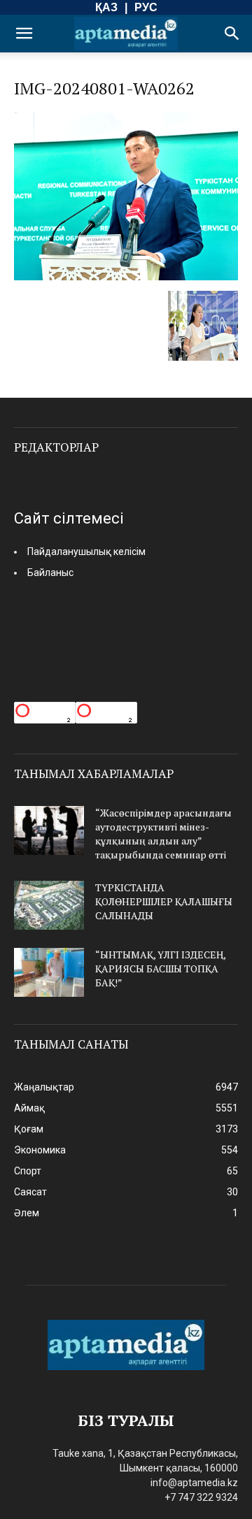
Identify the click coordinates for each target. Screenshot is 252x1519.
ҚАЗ (106, 7)
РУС (146, 7)
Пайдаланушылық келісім (86, 551)
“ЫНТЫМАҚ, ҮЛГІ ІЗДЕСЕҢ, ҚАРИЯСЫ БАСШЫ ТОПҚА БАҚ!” (160, 968)
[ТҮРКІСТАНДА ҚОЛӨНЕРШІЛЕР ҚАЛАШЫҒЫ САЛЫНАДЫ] (49, 905)
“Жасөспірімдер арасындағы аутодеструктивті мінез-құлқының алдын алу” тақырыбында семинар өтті (163, 833)
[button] (23, 33)
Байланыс (50, 572)
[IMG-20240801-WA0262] (126, 276)
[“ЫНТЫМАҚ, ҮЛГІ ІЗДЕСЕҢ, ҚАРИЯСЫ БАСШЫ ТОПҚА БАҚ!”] (49, 972)
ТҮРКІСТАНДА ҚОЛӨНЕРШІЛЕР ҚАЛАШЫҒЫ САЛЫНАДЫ (163, 901)
